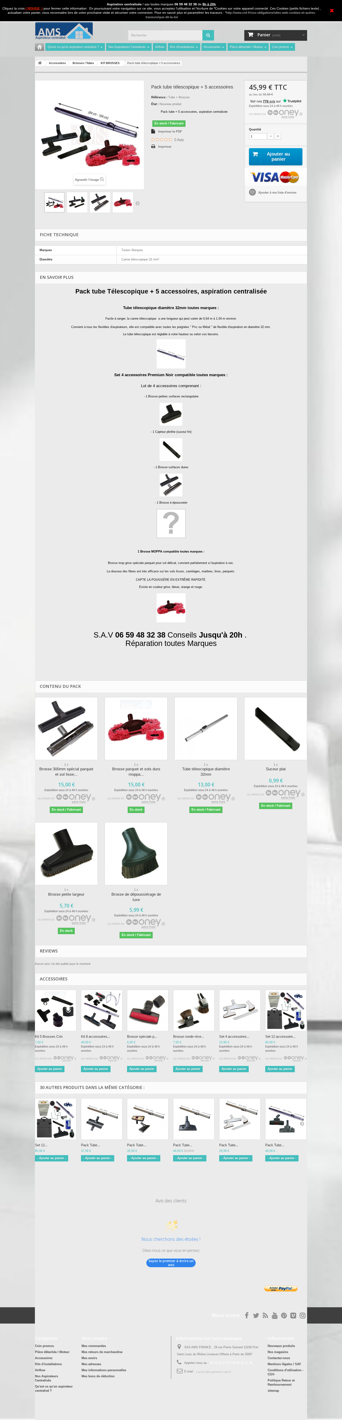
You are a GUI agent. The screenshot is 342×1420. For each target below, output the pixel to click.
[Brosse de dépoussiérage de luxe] (136, 854)
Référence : (159, 97)
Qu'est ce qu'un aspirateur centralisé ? (73, 47)
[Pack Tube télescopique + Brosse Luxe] (194, 1119)
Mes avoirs (89, 1358)
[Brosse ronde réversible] (194, 1010)
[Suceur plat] (276, 729)
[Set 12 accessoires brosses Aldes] (286, 1010)
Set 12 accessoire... (280, 1036)
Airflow (159, 47)
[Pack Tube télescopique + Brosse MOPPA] (54, 202)
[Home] (39, 47)
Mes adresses (91, 1364)
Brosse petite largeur (66, 894)
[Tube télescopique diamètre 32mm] (206, 729)
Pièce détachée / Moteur (246, 47)
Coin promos (280, 47)
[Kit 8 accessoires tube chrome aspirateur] (101, 1010)
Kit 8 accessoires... (95, 1036)
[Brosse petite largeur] (66, 854)
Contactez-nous (279, 1358)
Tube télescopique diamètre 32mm (206, 772)
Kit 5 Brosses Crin (49, 1036)
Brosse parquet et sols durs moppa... (136, 772)
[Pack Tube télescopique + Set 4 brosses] (240, 1119)
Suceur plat (276, 769)
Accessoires (212, 47)
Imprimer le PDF (170, 131)
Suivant (137, 203)
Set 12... (41, 1145)
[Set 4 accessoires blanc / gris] (240, 1010)
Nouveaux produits (281, 1346)
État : (155, 104)
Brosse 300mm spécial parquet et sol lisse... (66, 772)
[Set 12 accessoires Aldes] (55, 1119)
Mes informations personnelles (103, 1370)
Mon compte (94, 1338)
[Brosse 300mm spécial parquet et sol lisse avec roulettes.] (66, 729)
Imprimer (164, 146)
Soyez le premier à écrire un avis (171, 1263)
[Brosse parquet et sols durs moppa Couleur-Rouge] (136, 729)
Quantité (255, 129)
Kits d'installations (182, 47)
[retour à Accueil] (39, 63)
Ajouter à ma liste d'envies (276, 192)
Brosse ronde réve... (188, 1036)
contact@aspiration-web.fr (213, 1371)
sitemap (273, 1390)
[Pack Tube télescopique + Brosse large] (101, 1119)
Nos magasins (278, 1352)
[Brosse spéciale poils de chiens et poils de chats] (147, 1010)
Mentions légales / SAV (284, 1364)
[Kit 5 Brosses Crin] (55, 1010)
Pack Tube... (90, 1145)
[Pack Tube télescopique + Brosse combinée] (147, 1119)
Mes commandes (93, 1346)
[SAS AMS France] (78, 31)
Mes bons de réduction (97, 1376)
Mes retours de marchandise (101, 1352)
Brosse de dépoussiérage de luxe (136, 897)
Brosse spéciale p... (142, 1036)
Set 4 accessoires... (234, 1036)
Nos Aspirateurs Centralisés (127, 47)
